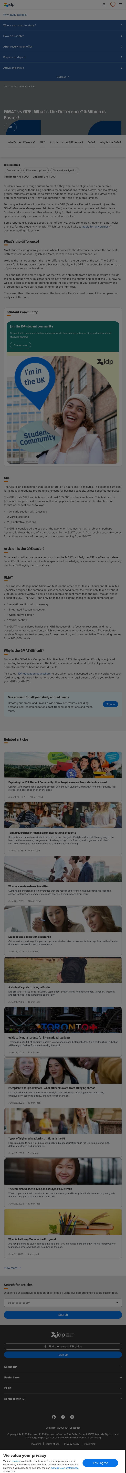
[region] (62, 1461)
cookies (16, 1461)
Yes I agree (100, 1463)
